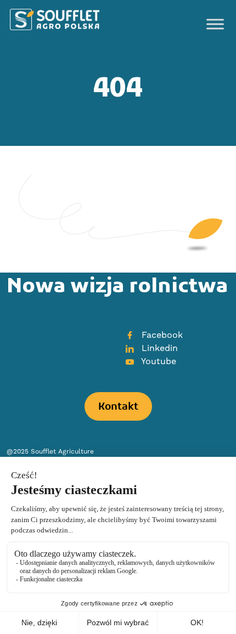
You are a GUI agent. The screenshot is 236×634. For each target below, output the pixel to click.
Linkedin (158, 348)
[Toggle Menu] (215, 24)
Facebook (161, 335)
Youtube (157, 361)
